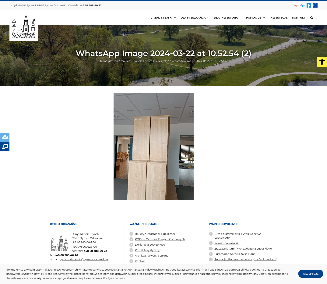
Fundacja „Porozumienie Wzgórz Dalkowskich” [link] (245, 259)
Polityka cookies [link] (114, 278)
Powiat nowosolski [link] (226, 243)
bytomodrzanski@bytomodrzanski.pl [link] (84, 259)
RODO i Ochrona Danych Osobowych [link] (160, 239)
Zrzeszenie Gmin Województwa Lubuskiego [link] (243, 248)
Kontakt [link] (140, 261)
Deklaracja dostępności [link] (150, 244)
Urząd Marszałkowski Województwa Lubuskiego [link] (238, 235)
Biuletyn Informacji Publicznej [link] (155, 234)
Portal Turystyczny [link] (147, 250)
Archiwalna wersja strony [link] (151, 255)
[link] (322, 62)
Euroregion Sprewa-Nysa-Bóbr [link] (234, 254)
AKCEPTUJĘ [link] (310, 273)
